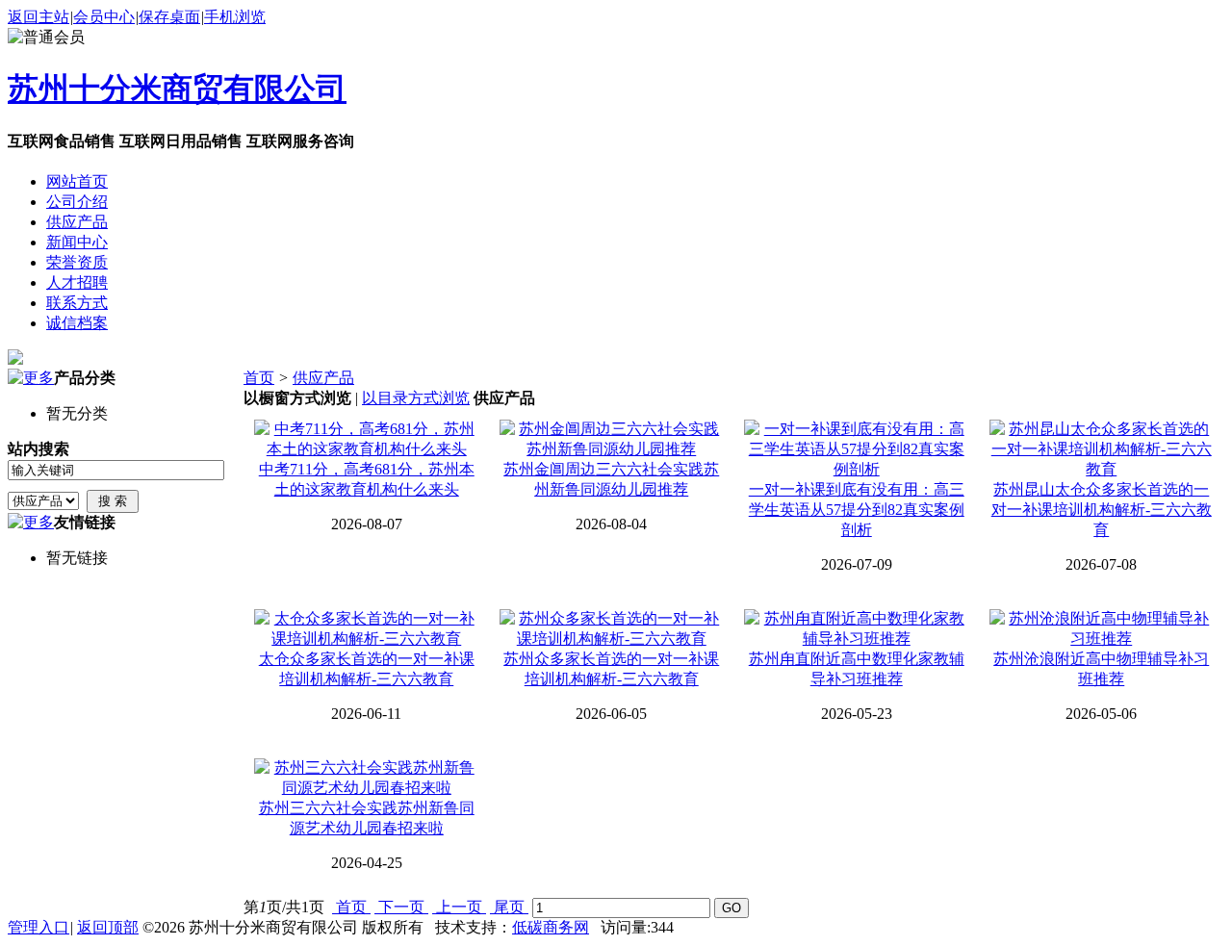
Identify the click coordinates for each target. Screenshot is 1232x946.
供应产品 (323, 378)
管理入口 (38, 927)
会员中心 (104, 17)
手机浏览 (235, 17)
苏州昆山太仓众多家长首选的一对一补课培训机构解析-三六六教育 (1101, 509)
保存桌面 (169, 17)
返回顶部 (108, 927)
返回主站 (38, 17)
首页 (259, 378)
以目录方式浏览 (416, 398)
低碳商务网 (550, 927)
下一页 (401, 907)
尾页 (509, 907)
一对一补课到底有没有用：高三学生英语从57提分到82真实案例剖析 (856, 509)
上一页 (459, 907)
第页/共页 (284, 907)
